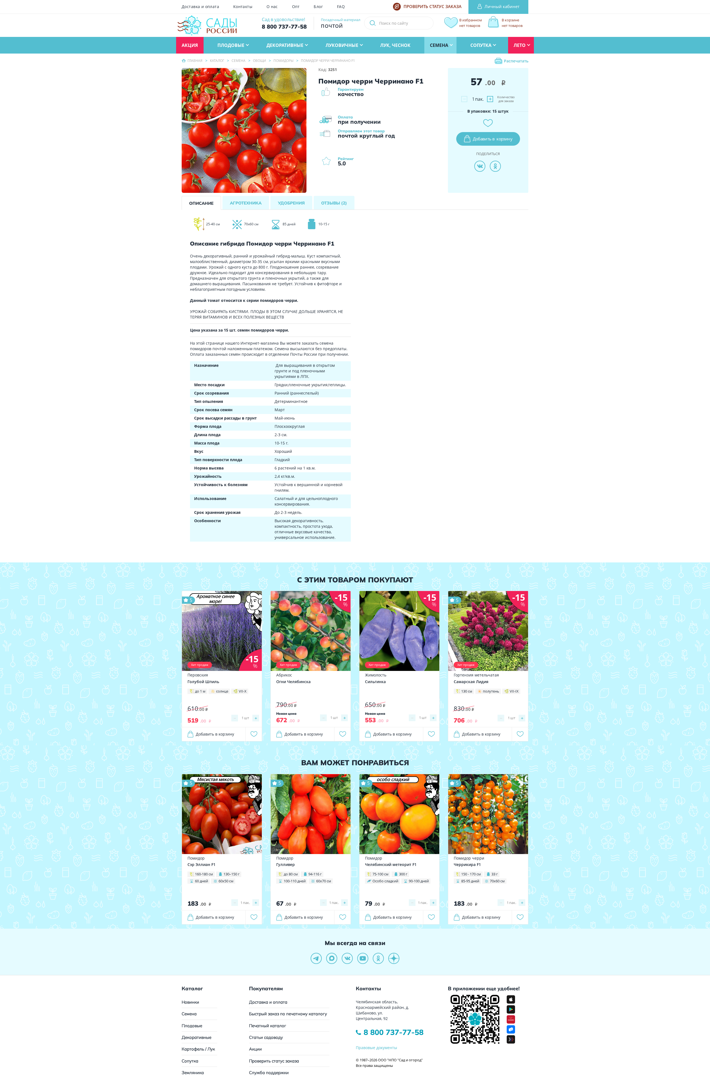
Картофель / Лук (198, 1049)
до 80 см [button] (291, 874)
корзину (492, 139)
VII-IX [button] (514, 691)
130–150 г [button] (232, 874)
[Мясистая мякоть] (222, 813)
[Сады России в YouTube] (362, 958)
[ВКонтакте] (479, 166)
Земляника (193, 1072)
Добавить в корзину (215, 734)
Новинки (190, 1002)
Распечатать (516, 61)
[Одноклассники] (495, 166)
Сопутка (190, 1061)
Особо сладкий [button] (385, 880)
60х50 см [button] (226, 880)
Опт (296, 7)
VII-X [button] (243, 691)
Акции (255, 1049)
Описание (201, 203)
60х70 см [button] (323, 880)
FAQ (341, 7)
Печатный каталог (267, 1025)
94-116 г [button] (315, 874)
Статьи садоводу (266, 1037)
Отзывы (334, 203)
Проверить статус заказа (274, 1061)
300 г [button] (403, 874)
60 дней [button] (201, 880)
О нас (272, 7)
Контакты (242, 7)
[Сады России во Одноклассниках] (378, 958)
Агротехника (246, 203)
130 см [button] (466, 691)
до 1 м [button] (200, 691)
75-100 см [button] (380, 874)
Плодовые (192, 1025)
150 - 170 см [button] (471, 874)
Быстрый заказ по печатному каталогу (288, 1013)
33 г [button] (494, 874)
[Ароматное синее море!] (222, 630)
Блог (318, 7)
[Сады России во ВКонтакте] (347, 958)
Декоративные (196, 1037)
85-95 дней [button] (470, 880)
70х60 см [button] (497, 880)
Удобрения (291, 203)
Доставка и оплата (200, 7)
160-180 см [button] (204, 874)
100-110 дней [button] (295, 880)
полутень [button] (491, 691)
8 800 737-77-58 (394, 1032)
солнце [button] (222, 691)
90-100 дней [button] (419, 880)
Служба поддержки (269, 1072)
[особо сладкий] (399, 813)
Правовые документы (376, 1047)
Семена (189, 1013)
